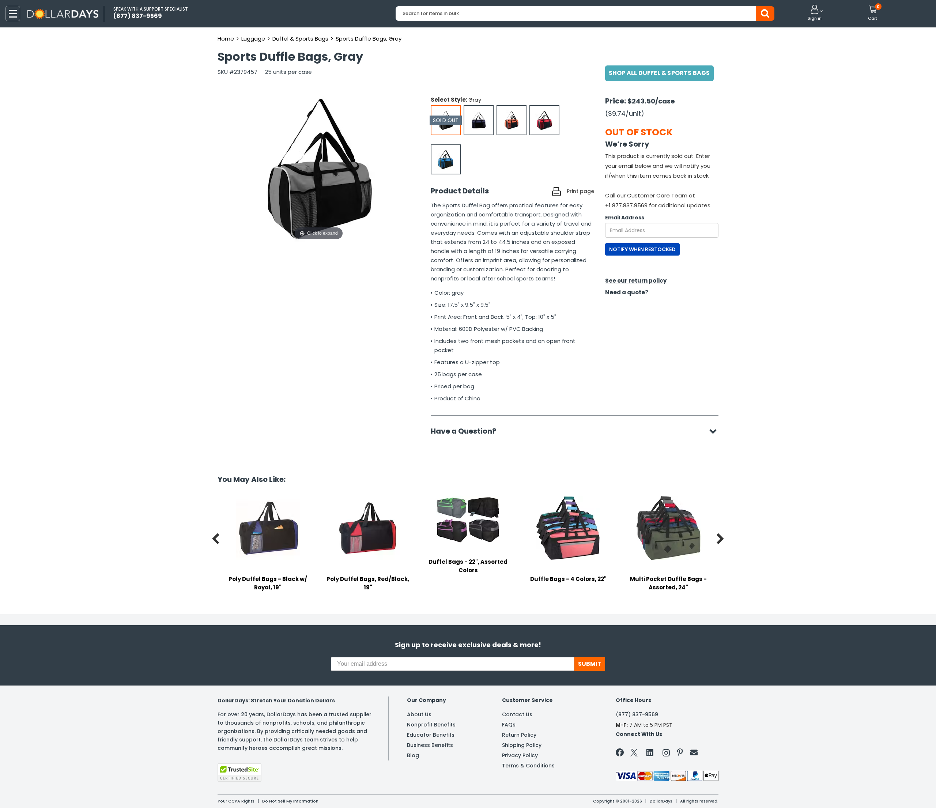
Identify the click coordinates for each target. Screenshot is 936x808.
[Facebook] (621, 753)
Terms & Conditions (528, 765)
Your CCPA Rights (236, 801)
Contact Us (517, 714)
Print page (580, 191)
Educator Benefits (430, 735)
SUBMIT (589, 664)
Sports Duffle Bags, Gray (368, 38)
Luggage (253, 38)
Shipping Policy (521, 745)
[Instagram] (666, 754)
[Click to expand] (319, 168)
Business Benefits (430, 745)
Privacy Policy (520, 755)
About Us (419, 714)
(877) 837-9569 (637, 714)
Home (226, 38)
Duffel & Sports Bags (300, 38)
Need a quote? (626, 292)
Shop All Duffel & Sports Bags (659, 73)
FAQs (509, 724)
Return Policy (519, 735)
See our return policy (636, 280)
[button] (815, 13)
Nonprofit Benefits (431, 724)
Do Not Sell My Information (290, 801)
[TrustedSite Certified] (239, 772)
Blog (413, 755)
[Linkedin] (650, 752)
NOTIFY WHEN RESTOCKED (642, 249)
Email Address (624, 217)
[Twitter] (634, 754)
